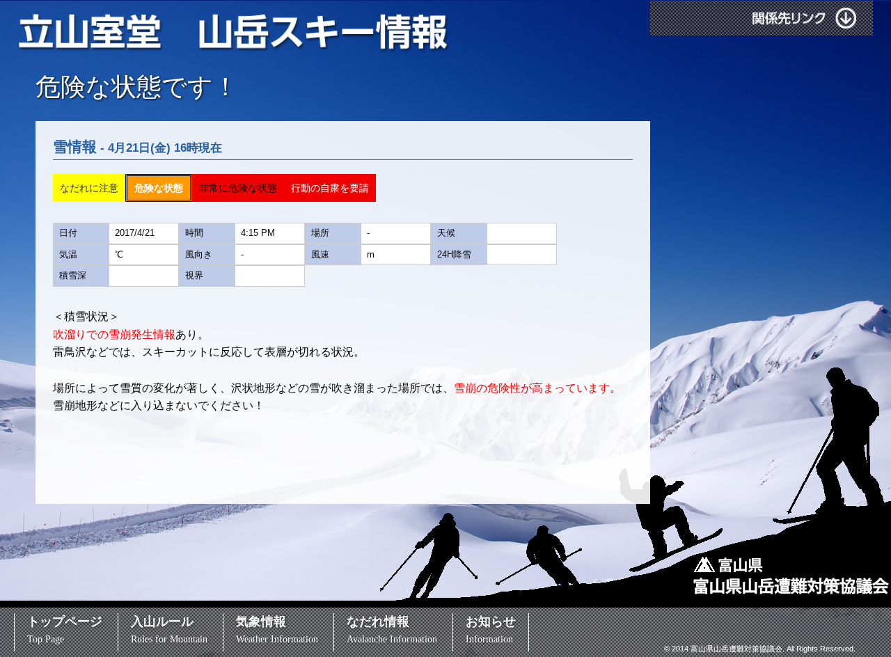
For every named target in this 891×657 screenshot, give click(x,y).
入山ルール (169, 629)
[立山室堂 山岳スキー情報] (234, 33)
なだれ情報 (392, 629)
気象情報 (277, 629)
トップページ (64, 629)
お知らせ (491, 629)
